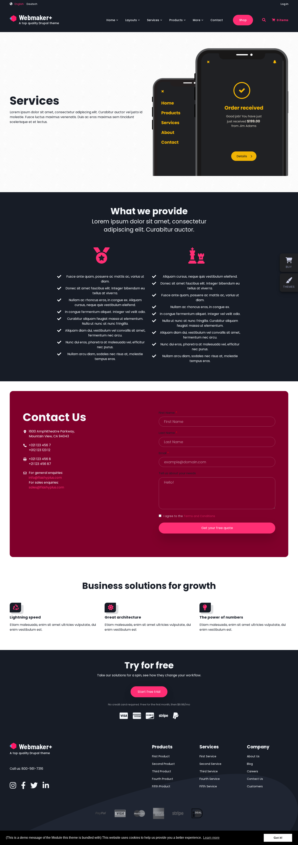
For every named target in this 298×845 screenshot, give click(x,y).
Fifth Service (208, 786)
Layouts (132, 21)
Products (177, 21)
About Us (253, 756)
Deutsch (32, 4)
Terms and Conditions (199, 516)
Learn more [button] (211, 837)
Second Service (210, 764)
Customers (255, 786)
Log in (284, 4)
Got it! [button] (278, 837)
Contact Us (255, 779)
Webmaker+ (35, 17)
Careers (252, 771)
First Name (167, 413)
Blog (250, 764)
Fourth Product (162, 779)
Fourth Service (209, 779)
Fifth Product (161, 786)
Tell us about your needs (177, 473)
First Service (207, 756)
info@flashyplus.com (45, 477)
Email (162, 453)
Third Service (208, 771)
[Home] (13, 18)
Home (112, 21)
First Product (161, 756)
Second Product (163, 764)
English (19, 4)
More (198, 21)
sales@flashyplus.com (46, 487)
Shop (243, 20)
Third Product (161, 771)
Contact (216, 20)
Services (155, 21)
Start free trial (149, 691)
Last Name (167, 433)
